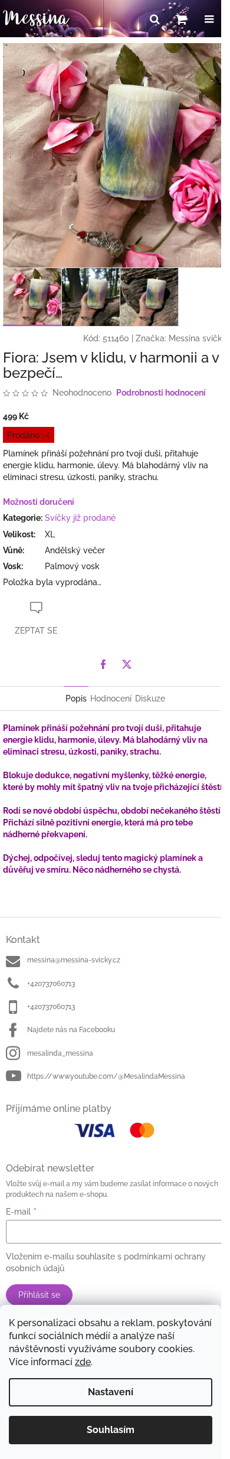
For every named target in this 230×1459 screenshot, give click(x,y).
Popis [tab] (76, 698)
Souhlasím (110, 1429)
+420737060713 (51, 984)
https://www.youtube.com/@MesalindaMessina (106, 1076)
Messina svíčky (198, 338)
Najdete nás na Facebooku (71, 1030)
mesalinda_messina (60, 1053)
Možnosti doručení (38, 502)
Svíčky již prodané (80, 518)
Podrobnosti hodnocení (161, 392)
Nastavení (110, 1392)
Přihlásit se (39, 1295)
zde (83, 1361)
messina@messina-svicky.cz (73, 960)
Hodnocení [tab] (111, 698)
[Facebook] (103, 664)
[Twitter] (126, 664)
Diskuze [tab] (150, 698)
